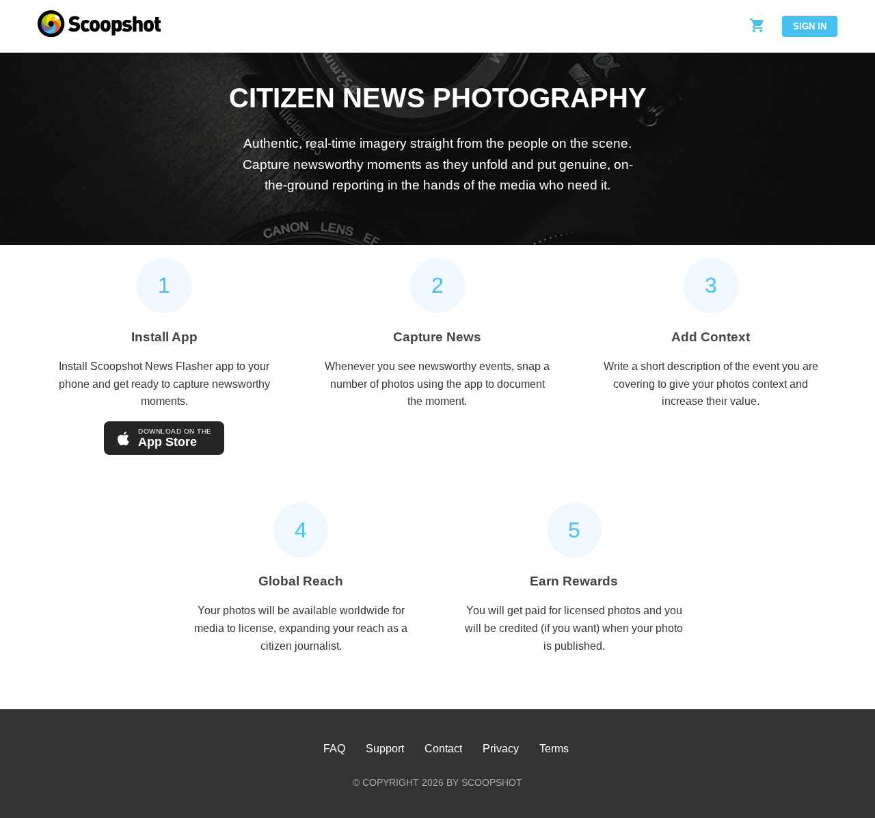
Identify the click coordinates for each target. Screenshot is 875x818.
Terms (554, 748)
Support (385, 748)
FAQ (334, 748)
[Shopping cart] (757, 26)
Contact (443, 748)
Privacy (501, 748)
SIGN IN (809, 26)
